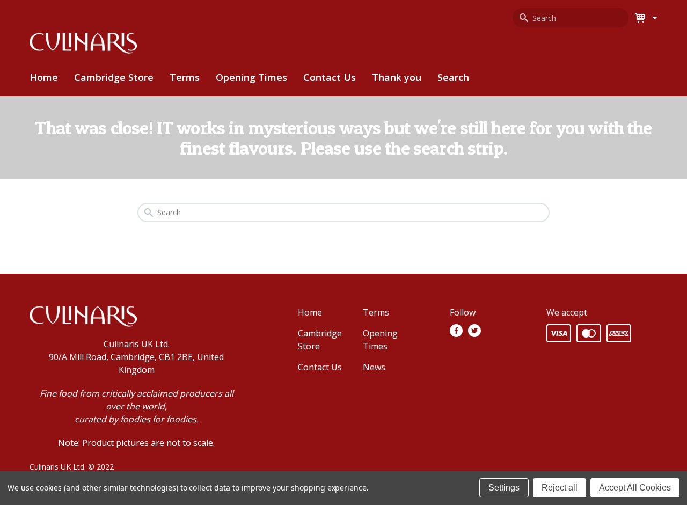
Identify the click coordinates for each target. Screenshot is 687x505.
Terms (185, 77)
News (374, 367)
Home (44, 77)
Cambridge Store (114, 77)
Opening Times (251, 77)
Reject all (560, 487)
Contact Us (329, 77)
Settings (504, 487)
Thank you (396, 77)
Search (453, 77)
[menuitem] (114, 77)
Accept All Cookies (635, 487)
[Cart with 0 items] (653, 17)
